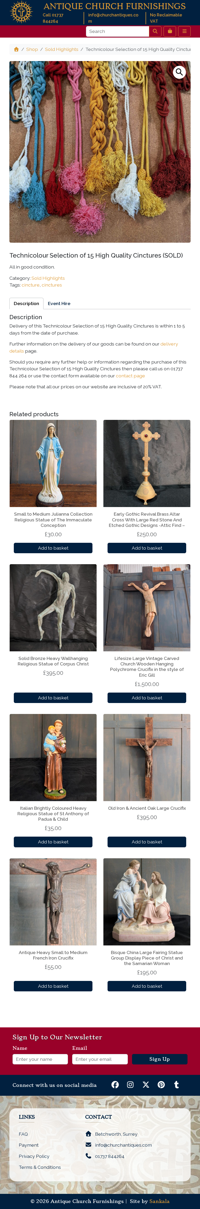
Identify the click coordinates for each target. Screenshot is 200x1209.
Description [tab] (26, 303)
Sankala (159, 1201)
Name (22, 1048)
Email (81, 1048)
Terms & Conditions (40, 1167)
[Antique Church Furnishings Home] (21, 11)
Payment (29, 1145)
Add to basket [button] (53, 548)
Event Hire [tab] (59, 303)
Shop (32, 49)
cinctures (52, 285)
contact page (130, 375)
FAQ (23, 1134)
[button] (179, 72)
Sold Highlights (61, 49)
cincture (31, 285)
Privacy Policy (34, 1156)
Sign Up (159, 1059)
